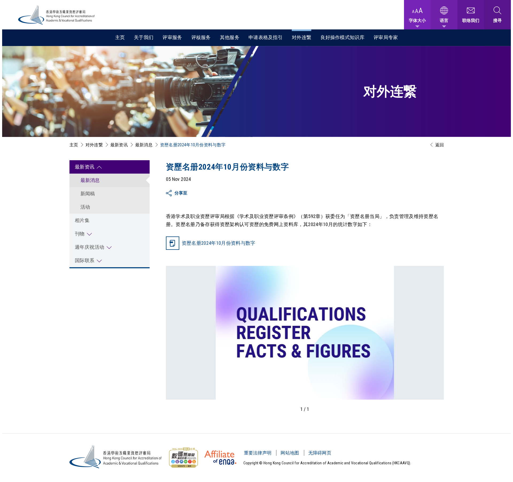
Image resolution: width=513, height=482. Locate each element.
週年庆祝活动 (89, 247)
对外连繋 (301, 37)
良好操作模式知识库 (342, 37)
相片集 (82, 220)
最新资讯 (119, 144)
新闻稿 (87, 193)
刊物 (80, 233)
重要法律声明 (258, 453)
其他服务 (229, 37)
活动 (85, 207)
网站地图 (290, 453)
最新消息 (144, 144)
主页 (120, 37)
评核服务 (201, 37)
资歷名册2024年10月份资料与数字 (218, 243)
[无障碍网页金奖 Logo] (183, 457)
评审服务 (172, 37)
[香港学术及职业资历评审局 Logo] (56, 15)
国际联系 (85, 260)
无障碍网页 (320, 453)
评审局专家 (386, 37)
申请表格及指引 (265, 37)
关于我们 (143, 37)
